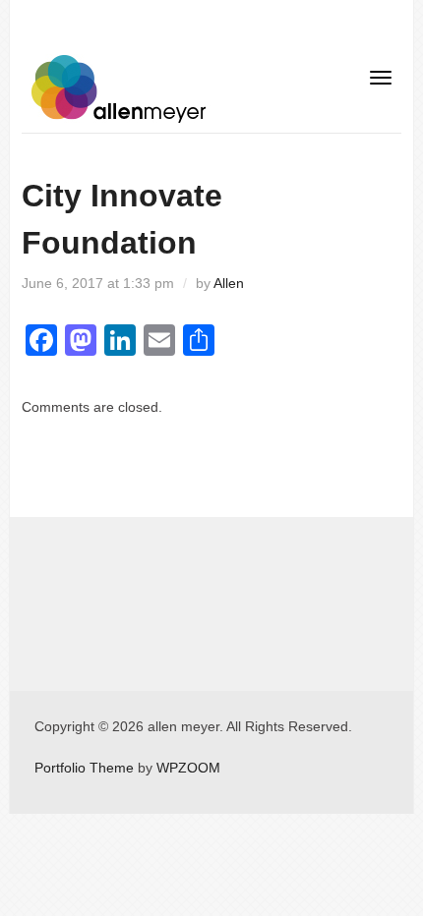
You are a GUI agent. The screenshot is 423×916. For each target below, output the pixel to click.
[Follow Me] (36, 557)
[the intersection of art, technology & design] (120, 87)
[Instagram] (66, 557)
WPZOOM (188, 767)
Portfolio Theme (84, 767)
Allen (228, 283)
